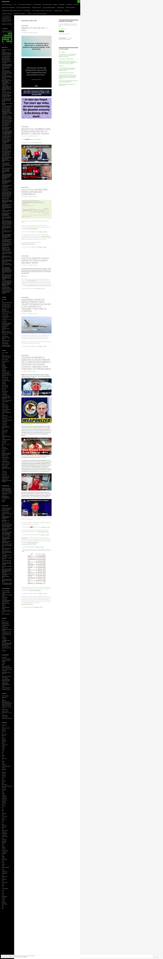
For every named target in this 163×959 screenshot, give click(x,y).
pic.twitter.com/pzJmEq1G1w (44, 285)
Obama (3, 845)
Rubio (3, 861)
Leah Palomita (4, 427)
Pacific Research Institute (6, 439)
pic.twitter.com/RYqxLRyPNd (28, 244)
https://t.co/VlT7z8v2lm (32, 542)
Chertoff (3, 755)
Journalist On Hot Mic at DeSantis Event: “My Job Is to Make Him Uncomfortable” (7, 53)
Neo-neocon (4, 434)
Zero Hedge (4, 650)
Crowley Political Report (6, 380)
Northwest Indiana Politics (6, 436)
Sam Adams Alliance (5, 461)
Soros (3, 874)
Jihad (3, 810)
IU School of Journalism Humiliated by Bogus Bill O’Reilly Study (6, 538)
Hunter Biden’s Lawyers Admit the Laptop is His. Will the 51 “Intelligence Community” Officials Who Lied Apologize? (6, 82)
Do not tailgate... (62, 52)
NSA (2, 844)
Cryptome (3, 662)
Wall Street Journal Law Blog (6, 718)
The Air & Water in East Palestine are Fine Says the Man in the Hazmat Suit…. (6, 59)
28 (7, 41)
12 (4, 37)
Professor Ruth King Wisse (6, 676)
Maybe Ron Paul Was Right (70, 7)
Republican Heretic (5, 457)
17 (11, 37)
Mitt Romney (4, 832)
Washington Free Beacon (6, 689)
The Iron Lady (66, 10)
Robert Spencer (4, 859)
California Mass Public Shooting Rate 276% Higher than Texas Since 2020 (6, 95)
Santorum (3, 864)
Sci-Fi (3, 868)
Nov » (11, 43)
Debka (3, 664)
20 (5, 39)
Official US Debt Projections (6, 548)
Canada (3, 749)
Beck (3, 737)
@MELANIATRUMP (31, 280)
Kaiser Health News (5, 426)
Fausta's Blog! (4, 394)
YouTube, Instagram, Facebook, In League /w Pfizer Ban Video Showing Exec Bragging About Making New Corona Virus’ (7, 88)
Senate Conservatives (5, 464)
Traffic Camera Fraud (5, 475)
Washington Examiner (5, 477)
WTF (3, 908)
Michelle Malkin (4, 431)
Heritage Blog (4, 321)
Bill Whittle (4, 740)
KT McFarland (4, 670)
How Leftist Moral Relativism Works (23, 7)
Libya (3, 821)
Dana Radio (4, 382)
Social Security (4, 873)
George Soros (69, 4)
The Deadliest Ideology (58, 10)
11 (2, 37)
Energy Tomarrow (5, 391)
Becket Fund (4, 700)
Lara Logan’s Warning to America (49, 7)
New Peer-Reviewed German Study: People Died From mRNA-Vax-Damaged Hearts (7, 240)
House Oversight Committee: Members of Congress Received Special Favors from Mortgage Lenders (67, 69)
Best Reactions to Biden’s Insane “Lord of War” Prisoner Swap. (7, 264)
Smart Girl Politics (5, 465)
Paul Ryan (3, 847)
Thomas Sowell (4, 882)
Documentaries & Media (47, 4)
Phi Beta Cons (4, 605)
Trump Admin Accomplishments (19, 13)
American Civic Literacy (6, 304)
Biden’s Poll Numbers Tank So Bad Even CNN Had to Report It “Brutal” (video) (36, 131)
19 (4, 39)
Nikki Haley (4, 842)
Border (3, 743)
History (3, 804)
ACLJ (3, 698)
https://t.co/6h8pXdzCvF (32, 228)
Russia (3, 862)
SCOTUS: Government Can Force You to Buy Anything (42, 10)
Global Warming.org (5, 406)
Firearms (3, 793)
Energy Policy (4, 789)
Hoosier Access (4, 415)
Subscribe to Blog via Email (66, 21)
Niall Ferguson (4, 839)
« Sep (3, 43)
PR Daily (3, 501)
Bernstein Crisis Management (7, 491)
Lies (2, 822)
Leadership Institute (5, 336)
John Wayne (4, 813)
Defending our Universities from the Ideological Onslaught (6, 517)
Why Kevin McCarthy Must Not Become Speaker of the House (6, 218)
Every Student (4, 316)
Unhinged (3, 897)
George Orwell (62, 4)
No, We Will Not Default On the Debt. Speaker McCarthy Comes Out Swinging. (6, 137)
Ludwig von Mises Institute (6, 631)
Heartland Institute (5, 410)
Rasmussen (4, 447)
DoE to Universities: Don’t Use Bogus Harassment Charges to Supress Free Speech (7, 525)
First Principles (4, 319)
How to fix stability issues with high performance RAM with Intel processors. (7, 261)
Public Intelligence (5, 677)
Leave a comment (34, 32)
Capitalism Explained (37, 4)
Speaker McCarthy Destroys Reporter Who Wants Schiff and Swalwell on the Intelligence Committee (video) (6, 159)
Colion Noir (4, 764)
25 (2, 41)
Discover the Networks (6, 522)
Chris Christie (4, 758)
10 (11, 35)
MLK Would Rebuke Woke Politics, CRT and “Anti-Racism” (6, 68)
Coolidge (3, 767)
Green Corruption (5, 407)
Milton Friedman (5, 830)
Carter (3, 750)
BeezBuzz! (4, 362)
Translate (68, 39)
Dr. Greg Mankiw (5, 627)
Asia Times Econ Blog (5, 361)
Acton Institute (4, 299)
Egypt (3, 783)
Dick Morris (4, 775)
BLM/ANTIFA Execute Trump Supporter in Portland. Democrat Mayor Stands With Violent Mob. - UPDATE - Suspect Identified (68, 62)
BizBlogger (4, 365)
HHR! (3, 413)
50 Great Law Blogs (5, 695)
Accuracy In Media (5, 352)
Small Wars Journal (5, 682)
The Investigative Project (6, 687)
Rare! (3, 445)
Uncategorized (24, 25)
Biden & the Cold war (5, 510)
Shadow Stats (4, 637)
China (3, 757)
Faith (3, 792)
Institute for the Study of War (7, 669)
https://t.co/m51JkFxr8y (27, 604)
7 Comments (33, 371)
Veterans (3, 900)
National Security (5, 836)
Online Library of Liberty (6, 340)
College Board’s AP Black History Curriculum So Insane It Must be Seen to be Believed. (7, 117)
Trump (3, 890)
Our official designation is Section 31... (66, 72)
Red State (3, 451)
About (15, 4)
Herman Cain (4, 802)
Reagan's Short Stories (5, 549)
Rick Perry (3, 858)
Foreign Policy (4, 796)
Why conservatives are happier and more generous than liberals (7, 580)
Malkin (3, 824)
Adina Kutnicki (4, 657)
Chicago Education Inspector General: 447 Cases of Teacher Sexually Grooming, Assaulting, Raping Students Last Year (7, 206)
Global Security (4, 799)
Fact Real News (4, 392)
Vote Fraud (29, 13)
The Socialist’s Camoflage (7, 13)
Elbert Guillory (4, 784)
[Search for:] (7, 24)
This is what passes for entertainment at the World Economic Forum (7, 186)
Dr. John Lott (4, 388)
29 (8, 41)
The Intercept (4, 474)
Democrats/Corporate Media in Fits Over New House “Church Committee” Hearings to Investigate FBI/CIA (7, 170)
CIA (2, 760)
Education (3, 781)
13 (5, 37)
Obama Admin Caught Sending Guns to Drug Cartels (12, 10)
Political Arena (6, 1)
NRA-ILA (3, 438)
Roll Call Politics (4, 459)
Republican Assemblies (6, 453)
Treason (3, 885)
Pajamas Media (4, 441)
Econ (3, 778)
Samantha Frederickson (6, 462)
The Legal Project (5, 715)
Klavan (3, 818)
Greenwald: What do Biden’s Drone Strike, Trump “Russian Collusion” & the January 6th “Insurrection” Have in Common (36, 305)
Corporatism (4, 769)
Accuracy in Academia (5, 590)
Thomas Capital (4, 646)
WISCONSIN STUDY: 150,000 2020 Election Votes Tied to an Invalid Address (7, 201)
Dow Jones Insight (5, 386)
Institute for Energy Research (7, 420)
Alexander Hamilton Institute (7, 302)
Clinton (3, 763)
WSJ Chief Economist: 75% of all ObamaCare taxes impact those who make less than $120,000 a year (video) (68, 55)
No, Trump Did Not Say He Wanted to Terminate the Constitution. (6, 292)
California (3, 747)
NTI (2, 674)
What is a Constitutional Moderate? (40, 13)
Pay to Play (3, 848)
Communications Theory (6, 766)
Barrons (3, 620)
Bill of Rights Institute (5, 311)
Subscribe (61, 31)
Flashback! (4, 795)
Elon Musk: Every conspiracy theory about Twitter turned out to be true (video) (7, 244)
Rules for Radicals (26, 10)
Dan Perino (4, 773)
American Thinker (5, 359)
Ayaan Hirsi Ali (4, 734)
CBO (3, 752)
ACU (3, 354)
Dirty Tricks (4, 776)
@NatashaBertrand (45, 236)
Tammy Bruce (4, 471)
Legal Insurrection (5, 711)
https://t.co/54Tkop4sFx (35, 139)
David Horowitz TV (5, 385)
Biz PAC (3, 364)
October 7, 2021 (38, 142)
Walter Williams (4, 903)
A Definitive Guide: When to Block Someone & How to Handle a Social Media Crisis (6, 489)
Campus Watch (4, 599)
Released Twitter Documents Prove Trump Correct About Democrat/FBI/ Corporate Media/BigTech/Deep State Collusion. (7, 277)
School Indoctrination (5, 867)
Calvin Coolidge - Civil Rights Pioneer (66, 58)
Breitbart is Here (5, 744)
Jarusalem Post (4, 423)
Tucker (3, 893)
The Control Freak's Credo (6, 560)
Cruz (3, 770)
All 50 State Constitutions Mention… (25, 4)
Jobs (2, 812)
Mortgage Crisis (4, 833)
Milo (2, 828)
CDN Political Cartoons (6, 373)
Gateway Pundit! (5, 404)
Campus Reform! (5, 597)
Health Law (4, 801)
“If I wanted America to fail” (7, 4)
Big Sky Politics (4, 309)
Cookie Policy (24, 956)
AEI (2, 301)
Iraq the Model (4, 421)
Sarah (3, 865)
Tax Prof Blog (4, 638)
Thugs (3, 884)
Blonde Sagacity (4, 367)
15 (8, 37)
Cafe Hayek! (4, 370)
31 (11, 41)
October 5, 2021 (41, 288)
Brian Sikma (4, 368)
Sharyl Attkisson (4, 871)
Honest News (75, 4)
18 (2, 39)
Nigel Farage (4, 841)
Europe (3, 790)
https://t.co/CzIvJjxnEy (43, 531)
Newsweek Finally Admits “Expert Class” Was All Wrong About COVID (7, 77)
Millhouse (3, 827)
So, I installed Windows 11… (6, 56)
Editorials (55, 4)
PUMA (3, 444)
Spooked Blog (4, 467)
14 (7, 37)
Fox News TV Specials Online (7, 400)
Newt (3, 838)
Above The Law (4, 697)
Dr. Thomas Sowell (5, 314)
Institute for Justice (5, 709)
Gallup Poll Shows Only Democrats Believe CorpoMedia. (34, 191)
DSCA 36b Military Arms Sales (7, 667)
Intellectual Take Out (5, 493)
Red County (4, 450)
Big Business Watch (5, 623)
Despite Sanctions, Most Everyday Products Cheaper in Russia (7, 257)
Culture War (4, 772)
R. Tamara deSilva (5, 633)
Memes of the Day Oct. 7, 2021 (34, 29)
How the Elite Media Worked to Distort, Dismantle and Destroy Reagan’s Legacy (7, 533)
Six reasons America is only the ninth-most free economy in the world (7, 552)
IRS (2, 807)
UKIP (3, 894)
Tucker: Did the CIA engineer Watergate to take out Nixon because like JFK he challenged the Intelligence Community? (7, 176)
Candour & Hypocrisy (5, 512)
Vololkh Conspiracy (5, 716)
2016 (3, 726)
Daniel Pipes (4, 383)
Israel (3, 809)
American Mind (4, 305)
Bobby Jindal (4, 741)
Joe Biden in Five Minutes (36, 7)
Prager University (5, 850)
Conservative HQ (5, 379)
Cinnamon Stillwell (5, 377)
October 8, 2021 (38, 607)
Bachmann (4, 735)
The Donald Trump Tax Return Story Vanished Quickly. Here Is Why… (7, 253)
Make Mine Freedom (60, 7)
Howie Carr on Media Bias (6, 535)
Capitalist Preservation (6, 371)
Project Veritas (4, 851)
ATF (2, 732)
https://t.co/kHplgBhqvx (35, 590)
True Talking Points (5, 888)
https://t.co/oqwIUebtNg (31, 285)
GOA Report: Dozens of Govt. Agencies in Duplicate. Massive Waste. (7, 529)
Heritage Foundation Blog (6, 412)
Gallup (3, 403)
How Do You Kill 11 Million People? (8, 7)
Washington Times (5, 478)
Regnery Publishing (5, 343)
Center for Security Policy (6, 658)
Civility (3, 761)
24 (11, 39)
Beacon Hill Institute (5, 622)
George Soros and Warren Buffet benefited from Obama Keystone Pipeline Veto (68, 81)
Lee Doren (3, 819)
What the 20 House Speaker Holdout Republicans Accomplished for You (6, 214)
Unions (3, 899)
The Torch (3, 610)
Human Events (4, 418)
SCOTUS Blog (4, 712)
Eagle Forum (4, 389)
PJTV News (4, 442)
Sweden (3, 877)
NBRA (3, 433)
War (2, 905)
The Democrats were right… (6, 561)
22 (8, 39)
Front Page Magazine (5, 401)
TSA (2, 891)
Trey (2, 887)
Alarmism (3, 729)
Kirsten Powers (4, 816)
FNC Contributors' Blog (6, 395)
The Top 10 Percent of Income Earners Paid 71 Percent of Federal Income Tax (7, 644)
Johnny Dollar (4, 424)
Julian (3, 815)
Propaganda (4, 853)
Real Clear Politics (5, 448)
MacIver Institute (5, 430)
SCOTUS (3, 870)
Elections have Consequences (7, 786)
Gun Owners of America (6, 409)
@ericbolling (24, 537)
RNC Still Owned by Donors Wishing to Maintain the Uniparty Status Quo (6, 128)
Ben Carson (4, 738)
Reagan (3, 856)
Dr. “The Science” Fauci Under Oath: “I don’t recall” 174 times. (7, 231)
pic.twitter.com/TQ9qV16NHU (28, 544)
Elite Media (4, 787)
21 (7, 39)
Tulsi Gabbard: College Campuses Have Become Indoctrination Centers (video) (7, 288)
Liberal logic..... (61, 65)
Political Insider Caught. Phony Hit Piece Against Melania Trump (35, 260)
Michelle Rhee (4, 825)
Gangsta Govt (4, 798)
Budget (3, 746)
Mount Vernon (4, 835)
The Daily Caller (4, 472)
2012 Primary (4, 724)
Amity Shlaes (4, 731)
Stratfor (3, 686)
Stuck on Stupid (4, 876)
